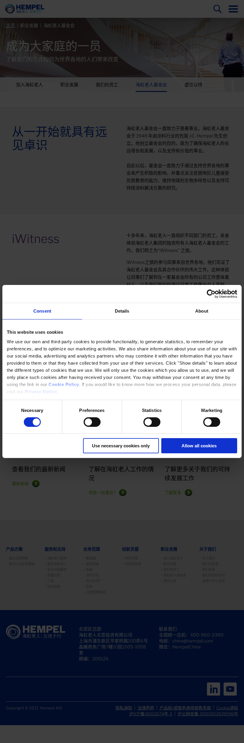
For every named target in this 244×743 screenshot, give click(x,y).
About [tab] (201, 310)
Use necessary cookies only (121, 445)
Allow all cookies (199, 445)
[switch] (92, 422)
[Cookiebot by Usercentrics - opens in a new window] (211, 293)
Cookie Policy (64, 384)
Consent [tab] (42, 310)
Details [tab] (122, 310)
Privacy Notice (41, 391)
